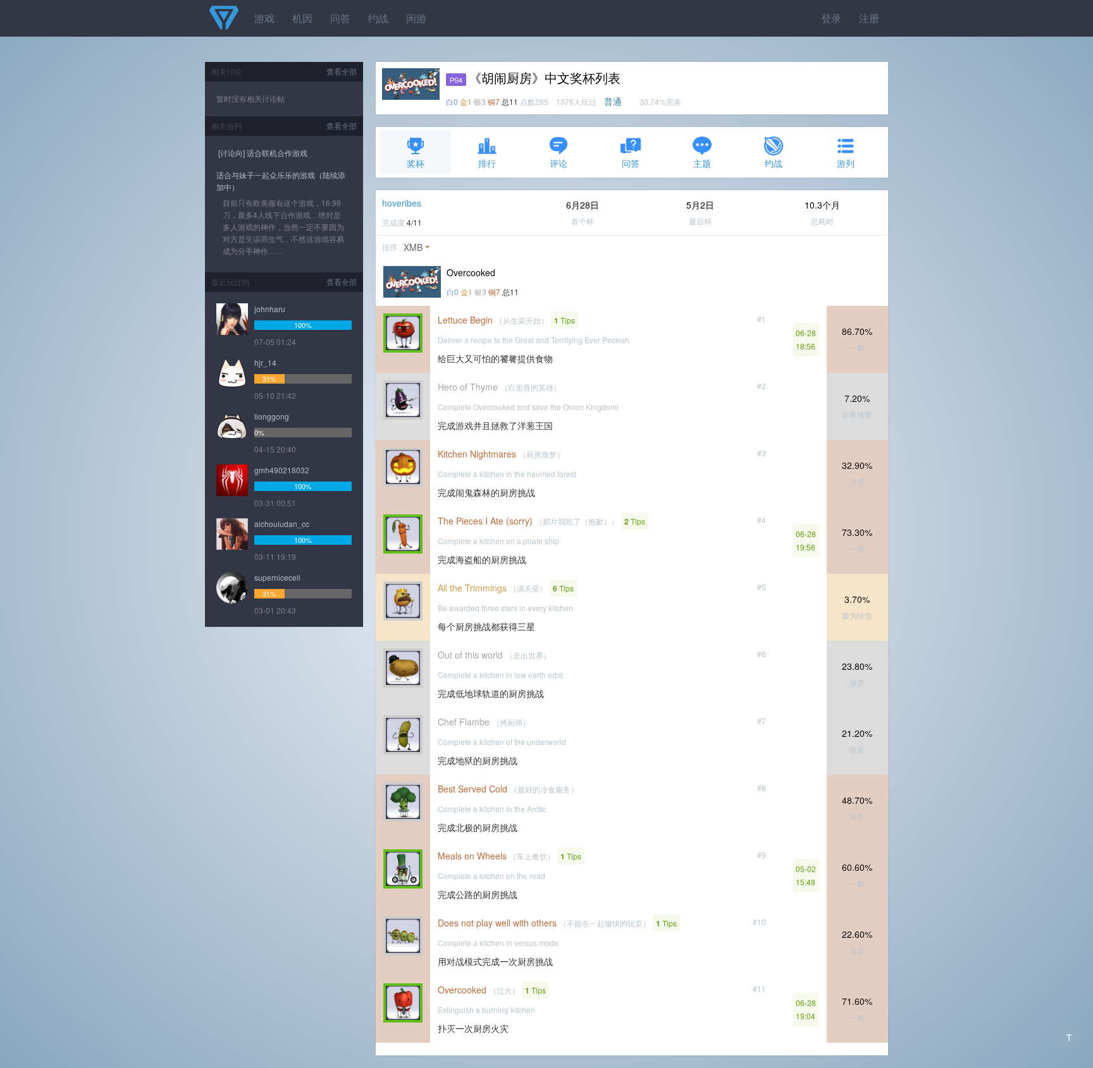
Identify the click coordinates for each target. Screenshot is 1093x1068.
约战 (378, 18)
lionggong (271, 416)
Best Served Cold (472, 788)
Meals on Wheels (472, 855)
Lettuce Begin (465, 319)
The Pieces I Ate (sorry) (485, 520)
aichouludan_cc (281, 523)
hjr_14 (265, 362)
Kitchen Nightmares (477, 453)
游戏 (264, 18)
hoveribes (401, 203)
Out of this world (470, 654)
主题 (702, 163)
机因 (302, 18)
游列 (846, 163)
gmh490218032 (281, 469)
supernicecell (277, 577)
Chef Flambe (464, 721)
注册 (869, 18)
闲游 (416, 18)
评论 (558, 163)
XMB (413, 247)
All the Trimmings (472, 587)
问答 (340, 18)
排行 (487, 163)
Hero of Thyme (468, 386)
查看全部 (341, 71)
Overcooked (462, 989)
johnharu (269, 308)
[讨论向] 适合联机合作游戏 (261, 152)
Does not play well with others (497, 922)
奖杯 (415, 163)
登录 (831, 18)
